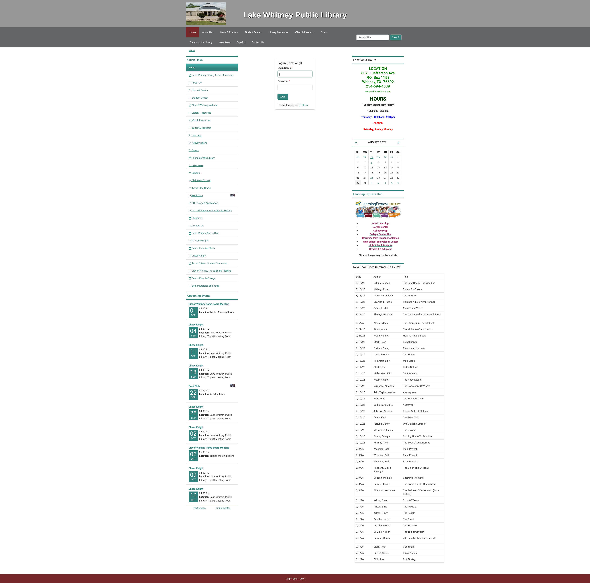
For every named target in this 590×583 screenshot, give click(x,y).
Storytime (196, 218)
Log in (282, 96)
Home (192, 32)
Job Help (196, 135)
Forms (324, 32)
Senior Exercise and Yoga (205, 285)
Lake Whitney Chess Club (205, 233)
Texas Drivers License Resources (209, 263)
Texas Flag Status (201, 188)
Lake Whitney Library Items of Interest (212, 75)
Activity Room (199, 142)
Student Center (253, 32)
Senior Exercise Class (203, 248)
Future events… (223, 508)
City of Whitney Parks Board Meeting (211, 270)
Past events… (200, 508)
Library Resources (278, 32)
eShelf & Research (304, 32)
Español (241, 42)
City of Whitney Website (204, 105)
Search (395, 37)
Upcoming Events (198, 295)
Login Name (284, 67)
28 (371, 157)
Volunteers (224, 42)
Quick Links (195, 60)
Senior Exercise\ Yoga (203, 278)
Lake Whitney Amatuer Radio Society (211, 210)
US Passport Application (204, 203)
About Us (207, 32)
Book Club (197, 195)
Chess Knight (198, 255)
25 (371, 177)
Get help (303, 105)
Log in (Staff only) (295, 578)
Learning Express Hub (367, 194)
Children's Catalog (201, 180)
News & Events (228, 32)
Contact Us (258, 42)
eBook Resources (200, 120)
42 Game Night (199, 240)
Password (283, 81)
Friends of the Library (200, 42)
